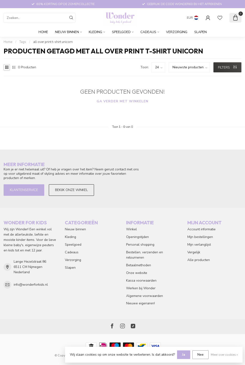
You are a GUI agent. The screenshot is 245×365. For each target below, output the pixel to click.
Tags (22, 42)
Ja (183, 354)
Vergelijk (193, 252)
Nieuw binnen (67, 32)
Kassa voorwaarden (141, 280)
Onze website (136, 273)
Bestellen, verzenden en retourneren (144, 255)
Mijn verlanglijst (199, 244)
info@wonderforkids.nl (31, 284)
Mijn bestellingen (200, 237)
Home (43, 32)
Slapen (200, 32)
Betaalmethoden (138, 265)
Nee (200, 354)
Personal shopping (140, 244)
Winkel (131, 229)
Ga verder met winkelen (122, 101)
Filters (224, 67)
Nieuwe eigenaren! (140, 303)
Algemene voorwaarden (144, 296)
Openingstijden (137, 237)
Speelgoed (121, 32)
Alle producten (198, 260)
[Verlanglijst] (219, 18)
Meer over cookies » (224, 355)
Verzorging (176, 32)
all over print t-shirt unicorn (53, 42)
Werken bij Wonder (141, 288)
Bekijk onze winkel (71, 190)
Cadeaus (148, 32)
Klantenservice (24, 190)
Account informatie (201, 229)
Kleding (95, 32)
